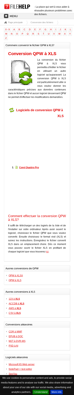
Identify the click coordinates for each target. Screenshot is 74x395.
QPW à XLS (15, 280)
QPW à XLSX (16, 275)
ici (47, 251)
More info (57, 392)
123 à (14, 299)
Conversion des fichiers (42, 22)
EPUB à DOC (16, 336)
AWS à (15, 308)
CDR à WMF (15, 331)
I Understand (41, 392)
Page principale (15, 22)
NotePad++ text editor (20, 369)
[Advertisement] (32, 138)
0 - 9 (7, 29)
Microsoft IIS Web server (22, 364)
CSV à (15, 313)
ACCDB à (16, 303)
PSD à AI (13, 345)
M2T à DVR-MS (17, 341)
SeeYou (13, 373)
